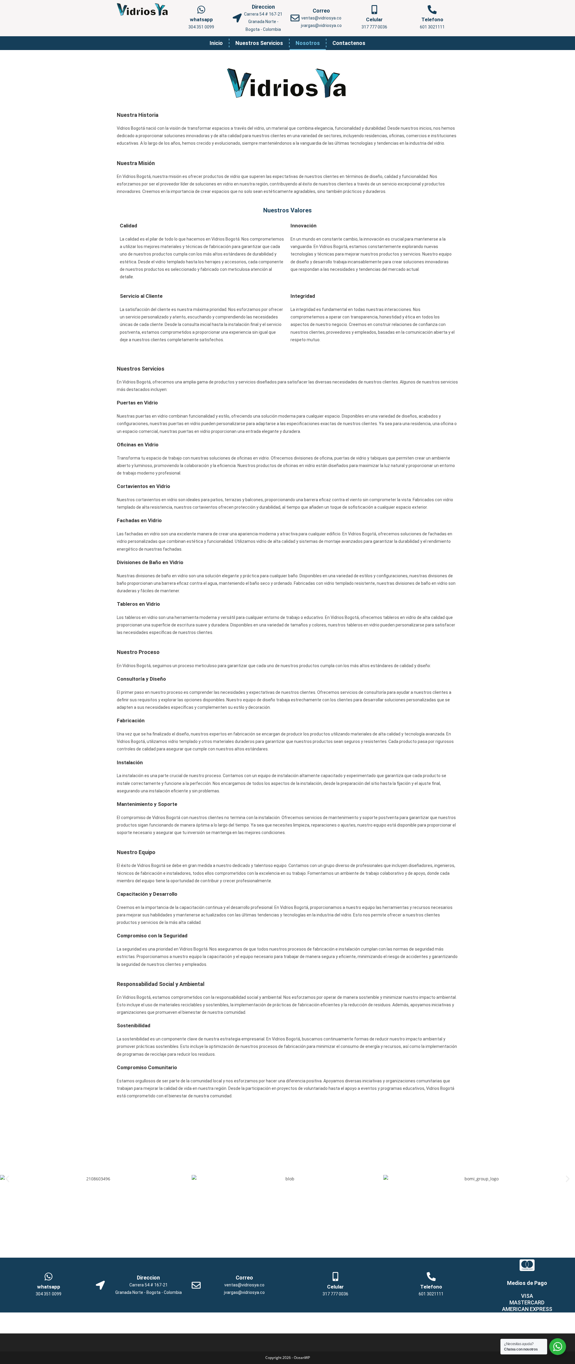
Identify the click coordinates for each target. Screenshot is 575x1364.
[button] (7, 1178)
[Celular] (374, 9)
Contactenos (348, 43)
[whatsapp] (201, 9)
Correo (321, 10)
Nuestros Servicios (259, 43)
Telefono (432, 19)
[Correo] (294, 17)
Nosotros (308, 43)
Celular (374, 19)
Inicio (216, 43)
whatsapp (201, 19)
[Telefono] (432, 9)
